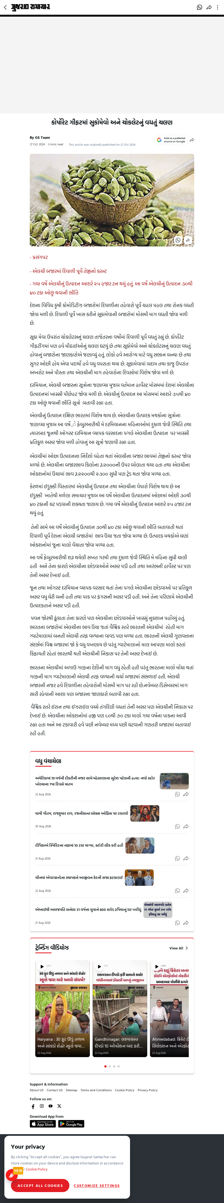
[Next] (188, 1014)
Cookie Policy (124, 1090)
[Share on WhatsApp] (199, 7)
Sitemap (71, 1090)
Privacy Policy (148, 1090)
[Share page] (209, 7)
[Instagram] (42, 1106)
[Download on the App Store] (43, 1124)
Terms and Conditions (96, 1090)
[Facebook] (33, 1106)
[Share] (192, 140)
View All (176, 948)
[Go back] (6, 7)
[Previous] (35, 1014)
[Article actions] (218, 7)
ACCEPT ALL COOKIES (40, 1185)
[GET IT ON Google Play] (71, 1124)
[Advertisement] (112, 72)
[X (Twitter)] (59, 1106)
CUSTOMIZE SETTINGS (97, 1185)
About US (36, 1090)
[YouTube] (50, 1106)
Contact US (55, 1090)
